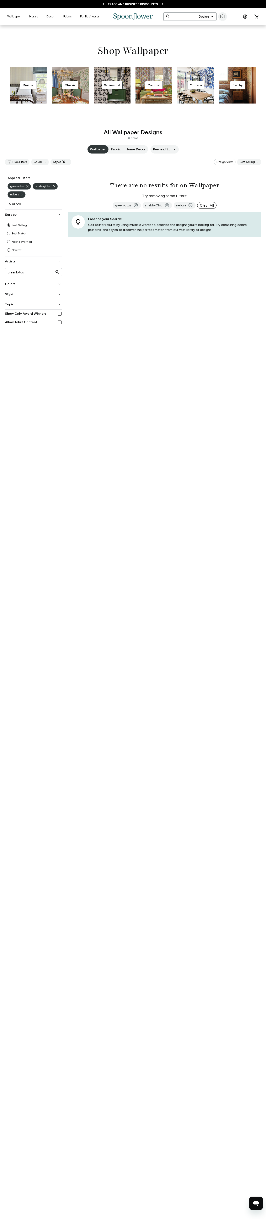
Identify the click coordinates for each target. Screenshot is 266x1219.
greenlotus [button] (126, 205)
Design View (225, 162)
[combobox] (206, 16)
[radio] (8, 225)
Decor (51, 16)
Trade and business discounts (133, 4)
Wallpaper (14, 16)
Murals (33, 16)
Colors (41, 162)
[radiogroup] (33, 237)
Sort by (33, 214)
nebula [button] (184, 205)
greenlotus (20, 186)
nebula (17, 194)
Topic (33, 304)
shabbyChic (45, 186)
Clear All (15, 204)
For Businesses (90, 16)
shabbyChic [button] (157, 205)
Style (33, 294)
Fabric (67, 16)
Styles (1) (61, 162)
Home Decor (135, 149)
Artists (33, 261)
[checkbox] (60, 314)
